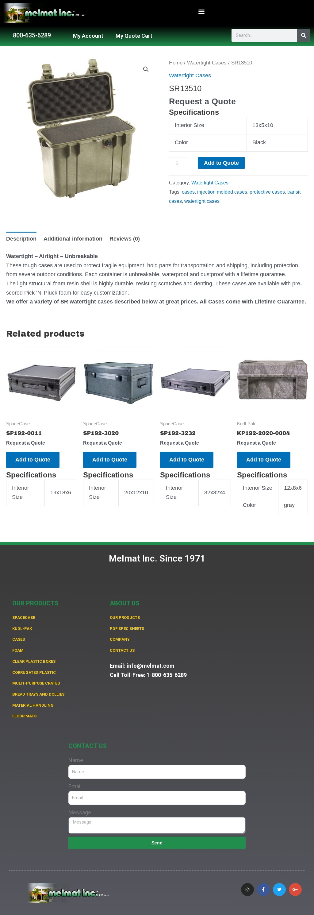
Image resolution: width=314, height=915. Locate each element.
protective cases (267, 192)
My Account (88, 36)
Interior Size (189, 125)
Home (175, 63)
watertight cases (202, 201)
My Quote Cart (134, 36)
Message (79, 812)
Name (75, 760)
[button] (202, 11)
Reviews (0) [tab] (124, 239)
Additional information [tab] (73, 239)
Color (181, 142)
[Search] (303, 35)
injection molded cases (222, 192)
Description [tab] (21, 239)
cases (188, 192)
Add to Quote (221, 163)
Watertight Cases (207, 63)
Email (75, 786)
